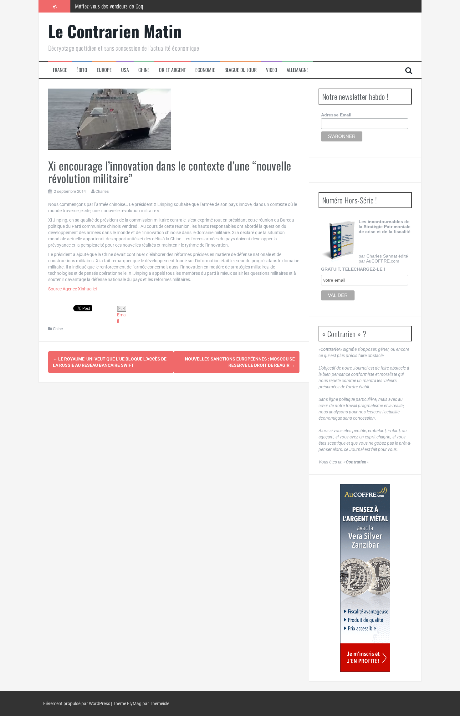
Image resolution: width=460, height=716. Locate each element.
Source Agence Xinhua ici (72, 288)
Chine (144, 70)
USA (125, 70)
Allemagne (298, 70)
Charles (102, 191)
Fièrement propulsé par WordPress (77, 703)
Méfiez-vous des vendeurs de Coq (109, 6)
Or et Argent (172, 70)
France (60, 70)
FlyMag (134, 703)
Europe (104, 70)
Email (121, 318)
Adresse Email (336, 114)
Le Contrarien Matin (115, 31)
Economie (205, 70)
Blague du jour (240, 70)
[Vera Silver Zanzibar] (365, 578)
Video (271, 70)
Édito (81, 70)
